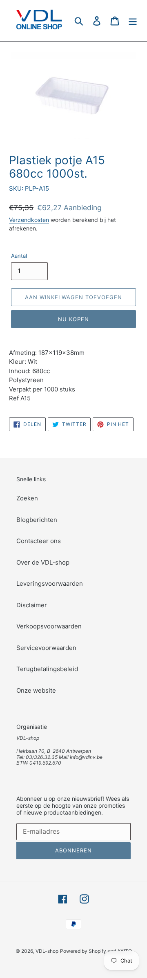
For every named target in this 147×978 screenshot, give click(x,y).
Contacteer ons (38, 541)
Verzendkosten (29, 219)
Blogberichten (36, 520)
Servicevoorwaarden (46, 648)
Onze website (36, 690)
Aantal (19, 255)
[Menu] (133, 20)
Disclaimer (31, 605)
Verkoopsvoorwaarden (49, 626)
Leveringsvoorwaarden (49, 583)
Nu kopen (73, 319)
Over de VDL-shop (42, 562)
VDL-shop (47, 951)
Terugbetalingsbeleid (47, 669)
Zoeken (27, 498)
